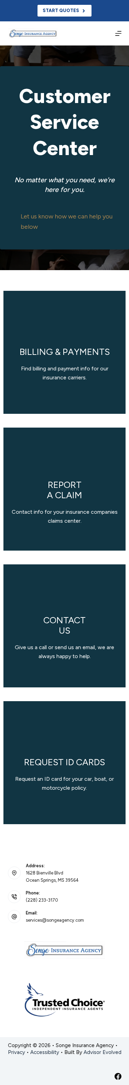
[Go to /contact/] (64, 625)
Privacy (16, 1052)
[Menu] (118, 33)
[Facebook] (118, 1076)
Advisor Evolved (102, 1052)
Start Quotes (61, 10)
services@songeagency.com (55, 920)
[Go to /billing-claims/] (64, 352)
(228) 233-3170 (42, 900)
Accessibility (44, 1052)
